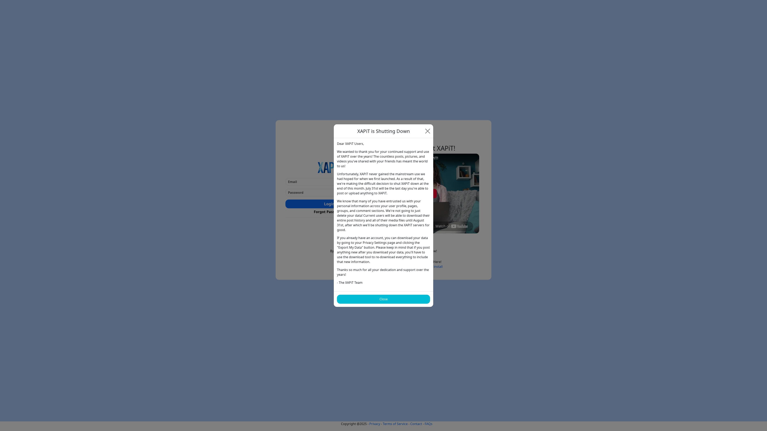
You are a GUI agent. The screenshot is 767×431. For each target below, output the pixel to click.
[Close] (428, 131)
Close (384, 299)
